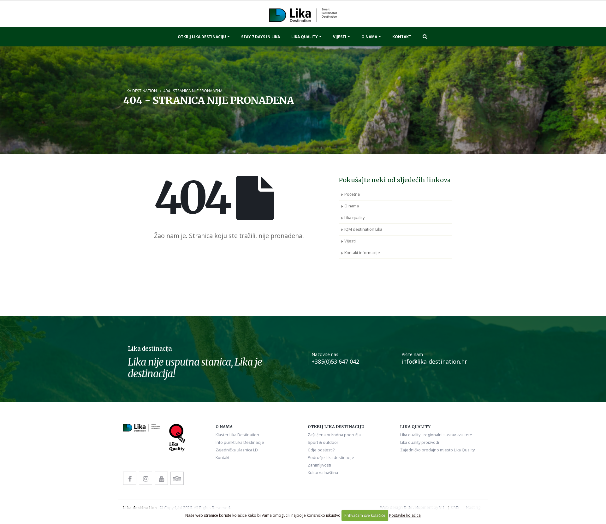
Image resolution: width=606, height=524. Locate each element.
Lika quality (304, 36)
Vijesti (339, 36)
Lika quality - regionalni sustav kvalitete (436, 435)
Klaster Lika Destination (237, 435)
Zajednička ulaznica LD (237, 450)
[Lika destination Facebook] (129, 478)
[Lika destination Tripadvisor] (177, 478)
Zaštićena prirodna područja (334, 435)
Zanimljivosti (319, 465)
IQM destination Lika (363, 229)
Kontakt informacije (362, 252)
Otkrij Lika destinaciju (202, 36)
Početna (352, 194)
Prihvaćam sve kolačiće (364, 515)
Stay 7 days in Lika (260, 36)
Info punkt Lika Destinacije (240, 442)
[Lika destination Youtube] (161, 478)
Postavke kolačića (405, 515)
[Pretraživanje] (425, 36)
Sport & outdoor (323, 442)
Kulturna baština (323, 472)
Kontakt (401, 36)
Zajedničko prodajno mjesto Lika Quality (437, 450)
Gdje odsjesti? (321, 450)
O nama (369, 36)
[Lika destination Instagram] (145, 478)
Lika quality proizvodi (419, 442)
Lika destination (140, 90)
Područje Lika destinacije (331, 457)
